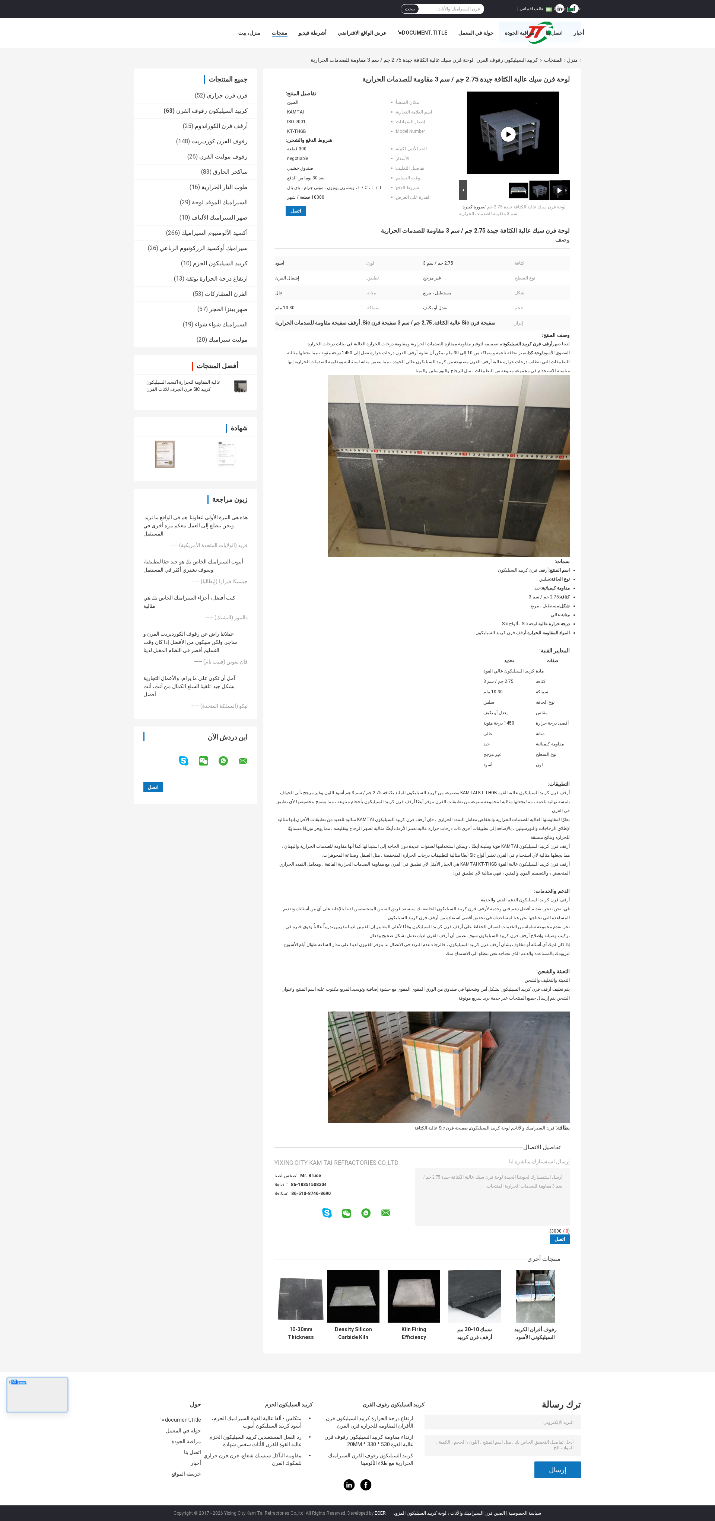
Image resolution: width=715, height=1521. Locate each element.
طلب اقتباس (531, 8)
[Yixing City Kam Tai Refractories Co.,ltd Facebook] (366, 1489)
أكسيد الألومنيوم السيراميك (214, 232)
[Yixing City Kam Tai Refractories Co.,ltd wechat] (208, 761)
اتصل (295, 211)
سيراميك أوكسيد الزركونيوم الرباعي (204, 248)
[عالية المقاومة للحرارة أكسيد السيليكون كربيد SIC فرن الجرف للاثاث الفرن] (240, 385)
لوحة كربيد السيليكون (490, 1128)
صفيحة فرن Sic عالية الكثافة (441, 1128)
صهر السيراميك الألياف (219, 217)
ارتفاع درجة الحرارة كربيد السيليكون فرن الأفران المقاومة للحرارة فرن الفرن (369, 1422)
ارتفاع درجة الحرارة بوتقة (217, 278)
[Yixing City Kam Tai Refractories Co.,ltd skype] (188, 761)
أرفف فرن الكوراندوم (221, 126)
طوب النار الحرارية (224, 187)
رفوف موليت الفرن (223, 156)
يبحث (410, 9)
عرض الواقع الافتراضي (362, 33)
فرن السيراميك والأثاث (533, 1128)
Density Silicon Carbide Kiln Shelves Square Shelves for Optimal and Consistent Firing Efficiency (353, 1333)
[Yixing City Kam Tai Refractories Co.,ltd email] (247, 761)
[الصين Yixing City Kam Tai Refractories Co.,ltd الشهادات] (165, 454)
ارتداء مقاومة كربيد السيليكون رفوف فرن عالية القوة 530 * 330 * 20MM (368, 1440)
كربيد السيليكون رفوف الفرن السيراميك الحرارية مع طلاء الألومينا (370, 1459)
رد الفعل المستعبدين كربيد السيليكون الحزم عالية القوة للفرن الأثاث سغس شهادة (255, 1440)
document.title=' (422, 33)
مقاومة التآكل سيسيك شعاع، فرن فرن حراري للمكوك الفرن (252, 1459)
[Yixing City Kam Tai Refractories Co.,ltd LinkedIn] (349, 1489)
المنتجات (553, 60)
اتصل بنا (554, 33)
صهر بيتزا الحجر (228, 309)
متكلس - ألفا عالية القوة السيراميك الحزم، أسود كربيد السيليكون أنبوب (257, 1422)
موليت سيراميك (228, 339)
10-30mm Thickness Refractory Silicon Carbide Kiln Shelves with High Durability (300, 1333)
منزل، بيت (249, 33)
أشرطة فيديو (313, 33)
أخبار (579, 33)
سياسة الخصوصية (524, 1513)
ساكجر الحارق (230, 171)
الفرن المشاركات (226, 293)
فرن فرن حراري (227, 95)
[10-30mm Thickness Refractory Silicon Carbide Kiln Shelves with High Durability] (300, 1296)
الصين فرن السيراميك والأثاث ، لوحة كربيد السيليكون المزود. (448, 1513)
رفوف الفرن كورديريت (219, 141)
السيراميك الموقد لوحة (220, 202)
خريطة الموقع (186, 1474)
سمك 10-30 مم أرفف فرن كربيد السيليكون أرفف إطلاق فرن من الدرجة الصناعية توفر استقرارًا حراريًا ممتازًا (474, 1333)
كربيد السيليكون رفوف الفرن (507, 60)
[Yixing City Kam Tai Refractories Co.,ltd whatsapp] (228, 761)
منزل (572, 60)
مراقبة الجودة (519, 33)
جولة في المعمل (476, 33)
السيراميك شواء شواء (221, 324)
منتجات (279, 33)
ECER (380, 1513)
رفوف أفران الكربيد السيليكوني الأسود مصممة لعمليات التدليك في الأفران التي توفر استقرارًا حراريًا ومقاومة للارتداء (535, 1333)
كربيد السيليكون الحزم (220, 263)
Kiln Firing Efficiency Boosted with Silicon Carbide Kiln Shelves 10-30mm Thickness (414, 1333)
